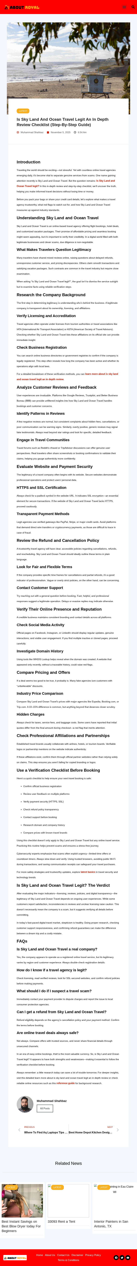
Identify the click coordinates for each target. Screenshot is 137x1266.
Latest (23, 111)
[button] (124, 7)
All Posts (45, 1108)
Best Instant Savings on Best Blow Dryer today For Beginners (21, 1226)
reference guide (65, 1083)
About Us (50, 1255)
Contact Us (63, 1255)
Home (39, 1255)
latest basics (88, 871)
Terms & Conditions (68, 1260)
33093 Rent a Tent (61, 1221)
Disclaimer (77, 1255)
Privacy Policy (93, 1255)
